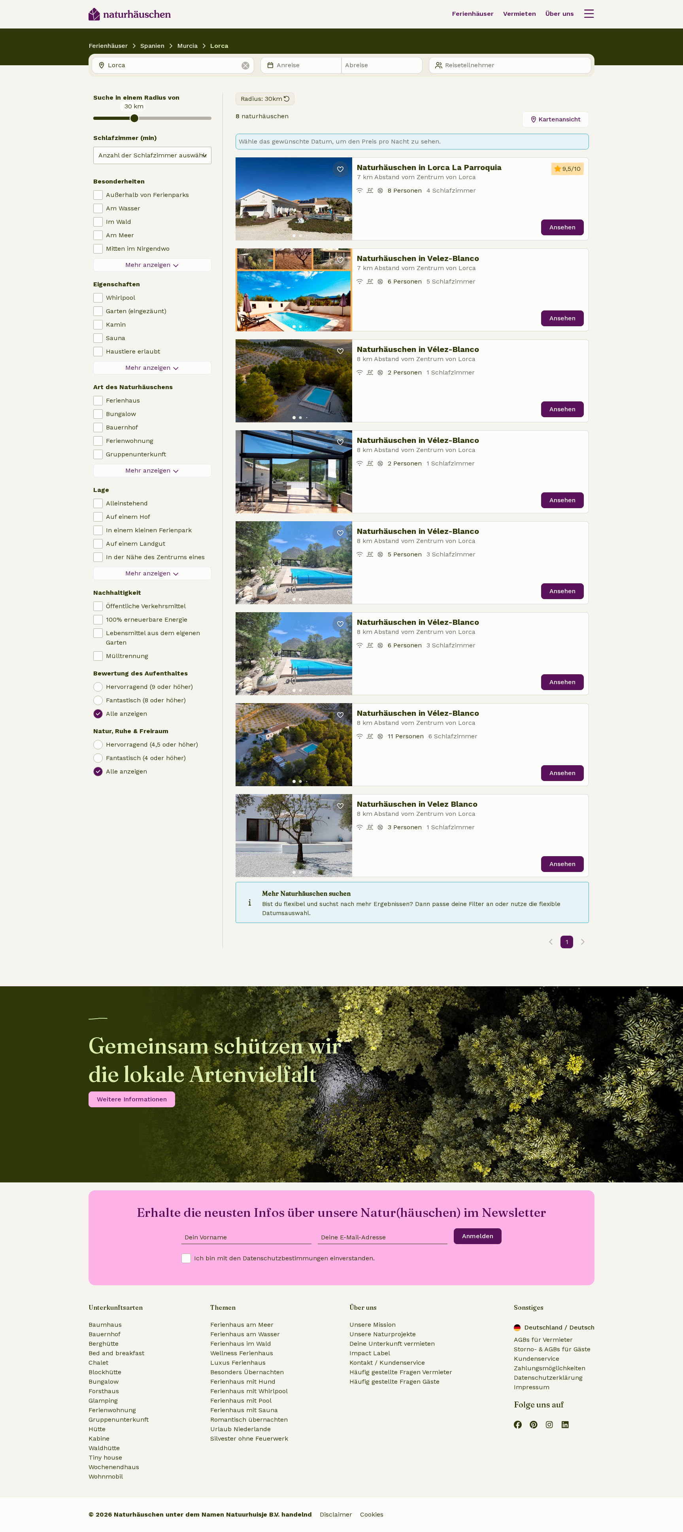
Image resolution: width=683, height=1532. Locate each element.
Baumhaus (105, 1324)
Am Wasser (123, 208)
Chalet (98, 1362)
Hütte (97, 1429)
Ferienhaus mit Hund (242, 1381)
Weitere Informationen (132, 1099)
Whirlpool (120, 297)
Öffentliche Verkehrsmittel (146, 606)
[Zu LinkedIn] (565, 1424)
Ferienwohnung (129, 440)
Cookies (371, 1514)
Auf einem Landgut (135, 543)
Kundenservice (536, 1358)
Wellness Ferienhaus (241, 1353)
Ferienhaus (123, 400)
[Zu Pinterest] (534, 1424)
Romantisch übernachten (249, 1419)
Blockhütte (105, 1372)
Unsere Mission (372, 1324)
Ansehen (562, 227)
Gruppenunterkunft (136, 454)
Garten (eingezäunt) (136, 311)
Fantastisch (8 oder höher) (146, 700)
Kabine (99, 1438)
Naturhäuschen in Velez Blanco (417, 804)
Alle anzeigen (126, 713)
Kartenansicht (559, 119)
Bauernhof (122, 427)
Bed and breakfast (116, 1353)
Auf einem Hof (128, 516)
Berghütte (104, 1343)
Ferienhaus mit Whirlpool (249, 1391)
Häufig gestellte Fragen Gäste (394, 1381)
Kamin (116, 324)
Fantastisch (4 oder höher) (146, 758)
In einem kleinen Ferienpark (149, 530)
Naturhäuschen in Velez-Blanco (418, 258)
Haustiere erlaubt (133, 351)
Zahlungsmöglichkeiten (549, 1368)
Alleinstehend (127, 503)
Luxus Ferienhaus (238, 1362)
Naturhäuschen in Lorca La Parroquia (429, 167)
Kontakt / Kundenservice (387, 1362)
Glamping (103, 1400)
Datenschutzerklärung (548, 1377)
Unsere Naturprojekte (382, 1334)
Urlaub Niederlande (240, 1429)
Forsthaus (104, 1391)
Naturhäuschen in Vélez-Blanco (418, 349)
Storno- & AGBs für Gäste (552, 1349)
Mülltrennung (127, 656)
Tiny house (105, 1457)
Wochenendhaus (114, 1467)
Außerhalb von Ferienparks (147, 195)
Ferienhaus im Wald (240, 1343)
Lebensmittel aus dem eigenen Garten (153, 637)
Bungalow (121, 414)
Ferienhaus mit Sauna (244, 1410)
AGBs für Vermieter (543, 1339)
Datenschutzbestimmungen (285, 1258)
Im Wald (118, 221)
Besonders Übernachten (247, 1372)
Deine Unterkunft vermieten (392, 1343)
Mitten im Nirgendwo (138, 248)
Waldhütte (104, 1448)
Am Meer (120, 235)
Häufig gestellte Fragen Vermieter (400, 1372)
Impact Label (369, 1353)
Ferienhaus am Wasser (245, 1334)
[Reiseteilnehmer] (510, 65)
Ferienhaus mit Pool (241, 1400)
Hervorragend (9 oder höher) (149, 686)
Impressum (531, 1387)
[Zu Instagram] (549, 1424)
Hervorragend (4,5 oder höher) (152, 744)
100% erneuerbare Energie (146, 619)
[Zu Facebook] (518, 1424)
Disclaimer (336, 1514)
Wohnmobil (106, 1476)
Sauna (115, 338)
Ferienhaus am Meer (242, 1324)
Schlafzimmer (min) (125, 138)
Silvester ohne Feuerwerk (249, 1438)
